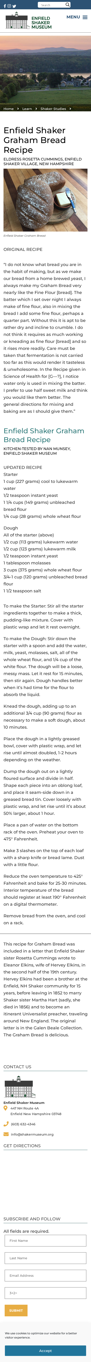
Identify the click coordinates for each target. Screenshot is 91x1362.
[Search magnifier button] (67, 4)
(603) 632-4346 (23, 1124)
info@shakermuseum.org (32, 1134)
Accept (45, 1350)
